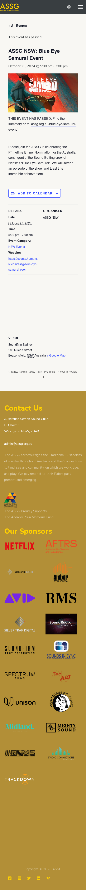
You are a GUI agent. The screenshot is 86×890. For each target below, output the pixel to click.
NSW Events (16, 247)
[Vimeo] (48, 878)
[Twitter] (29, 878)
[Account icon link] (69, 7)
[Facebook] (9, 878)
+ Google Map (56, 355)
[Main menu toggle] (80, 7)
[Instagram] (19, 878)
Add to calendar (35, 193)
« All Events (17, 25)
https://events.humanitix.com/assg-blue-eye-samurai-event (23, 263)
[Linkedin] (38, 878)
